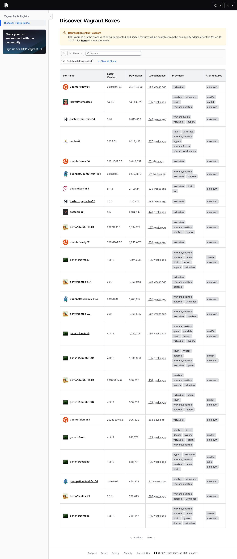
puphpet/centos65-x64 (84, 481)
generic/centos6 (80, 333)
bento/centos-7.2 (80, 313)
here (84, 40)
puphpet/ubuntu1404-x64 (85, 173)
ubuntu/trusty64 (80, 86)
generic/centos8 (80, 515)
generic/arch (77, 437)
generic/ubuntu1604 (82, 401)
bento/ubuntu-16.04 (82, 226)
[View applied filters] (63, 53)
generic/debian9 (80, 461)
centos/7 (75, 141)
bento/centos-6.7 (80, 281)
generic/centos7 (79, 259)
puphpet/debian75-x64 (84, 298)
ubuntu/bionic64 (80, 419)
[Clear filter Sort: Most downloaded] (63, 61)
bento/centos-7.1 (80, 496)
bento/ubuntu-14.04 (82, 379)
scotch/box (76, 211)
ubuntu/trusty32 (80, 242)
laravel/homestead (81, 101)
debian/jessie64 (79, 188)
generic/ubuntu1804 (82, 357)
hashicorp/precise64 (82, 119)
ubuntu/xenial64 (80, 161)
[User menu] (229, 5)
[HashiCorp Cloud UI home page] (6, 5)
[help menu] (217, 5)
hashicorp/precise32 (82, 201)
